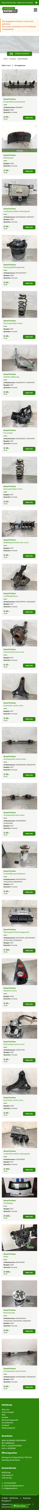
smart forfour (23, 59)
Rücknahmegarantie (10, 1420)
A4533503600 (21, 765)
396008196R (30, 765)
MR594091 (30, 217)
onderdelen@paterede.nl (14, 1486)
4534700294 (17, 1321)
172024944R (8, 882)
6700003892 (20, 1159)
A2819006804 (30, 938)
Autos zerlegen (8, 1412)
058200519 (27, 1321)
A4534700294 (21, 879)
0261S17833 (20, 938)
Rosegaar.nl (6, 1501)
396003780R (8, 823)
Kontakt (5, 1417)
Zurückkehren (7, 1423)
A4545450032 (21, 217)
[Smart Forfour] (19, 82)
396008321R (31, 1377)
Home (5, 59)
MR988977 (19, 107)
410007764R (20, 1050)
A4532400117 (20, 383)
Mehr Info (29, 118)
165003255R (30, 602)
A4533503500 (21, 821)
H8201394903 (21, 602)
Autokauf (5, 1425)
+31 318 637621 (9, 1483)
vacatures (28, 3)
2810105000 (20, 1262)
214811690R (30, 439)
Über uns (5, 1409)
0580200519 (17, 882)
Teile (3, 1415)
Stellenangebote (8, 1428)
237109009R (17, 940)
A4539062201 (20, 439)
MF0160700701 (21, 273)
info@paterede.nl (11, 1488)
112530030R (30, 383)
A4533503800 (21, 1377)
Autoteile (13, 59)
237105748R (8, 940)
